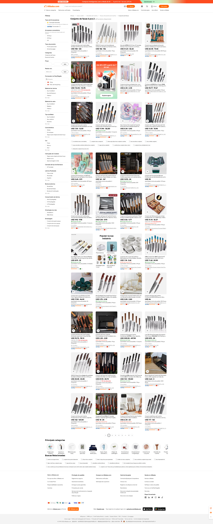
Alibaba (72, 15)
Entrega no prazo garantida (79, 484)
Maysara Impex (75, 267)
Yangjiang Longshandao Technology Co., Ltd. (82, 226)
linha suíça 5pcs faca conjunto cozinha (117, 141)
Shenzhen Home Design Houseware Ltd (81, 304)
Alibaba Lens (56, 509)
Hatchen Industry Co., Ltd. (127, 54)
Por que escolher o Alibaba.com (55, 478)
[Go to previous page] (105, 435)
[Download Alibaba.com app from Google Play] (160, 509)
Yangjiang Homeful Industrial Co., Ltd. (80, 134)
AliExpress (82, 516)
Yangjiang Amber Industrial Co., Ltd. (80, 56)
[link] (211, 508)
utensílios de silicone (114, 463)
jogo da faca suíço (71, 463)
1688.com (89, 516)
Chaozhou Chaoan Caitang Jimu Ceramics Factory (131, 267)
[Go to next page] (132, 435)
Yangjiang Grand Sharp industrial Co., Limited (106, 135)
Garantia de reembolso (77, 481)
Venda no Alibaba (149, 478)
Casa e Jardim (80, 15)
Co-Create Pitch (51, 481)
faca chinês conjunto (152, 141)
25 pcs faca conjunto (87, 459)
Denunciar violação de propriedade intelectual (129, 491)
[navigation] (56, 226)
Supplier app (100, 509)
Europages (130, 516)
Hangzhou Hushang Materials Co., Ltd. (130, 91)
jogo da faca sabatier (104, 145)
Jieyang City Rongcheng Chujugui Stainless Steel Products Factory (156, 228)
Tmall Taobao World (98, 516)
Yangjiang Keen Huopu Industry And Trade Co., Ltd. (156, 267)
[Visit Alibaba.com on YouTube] (159, 497)
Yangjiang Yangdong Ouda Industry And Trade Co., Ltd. (106, 228)
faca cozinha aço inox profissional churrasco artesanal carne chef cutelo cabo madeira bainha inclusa (72, 466)
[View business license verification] (121, 521)
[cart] (147, 6)
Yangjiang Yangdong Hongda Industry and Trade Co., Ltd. (106, 186)
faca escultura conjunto (136, 141)
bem (65, 64)
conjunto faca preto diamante (71, 459)
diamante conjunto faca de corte (81, 148)
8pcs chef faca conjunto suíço (55, 463)
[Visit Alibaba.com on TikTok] (162, 497)
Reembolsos (123, 488)
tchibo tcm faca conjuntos (123, 459)
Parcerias (147, 491)
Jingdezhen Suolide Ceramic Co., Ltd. (130, 302)
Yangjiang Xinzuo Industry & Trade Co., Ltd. (106, 54)
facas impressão (84, 463)
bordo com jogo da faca (53, 459)
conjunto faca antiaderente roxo (142, 145)
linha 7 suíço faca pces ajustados (105, 459)
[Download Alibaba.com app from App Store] (148, 509)
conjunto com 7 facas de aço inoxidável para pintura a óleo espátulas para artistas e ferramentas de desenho (126, 466)
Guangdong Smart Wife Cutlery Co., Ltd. (155, 54)
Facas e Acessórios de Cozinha (108, 15)
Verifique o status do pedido (152, 484)
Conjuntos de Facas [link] (123, 15)
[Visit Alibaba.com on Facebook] (146, 497)
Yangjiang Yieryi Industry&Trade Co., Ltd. (155, 134)
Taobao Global (113, 516)
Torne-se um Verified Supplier (152, 488)
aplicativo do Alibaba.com (134, 509)
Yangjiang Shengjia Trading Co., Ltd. (129, 226)
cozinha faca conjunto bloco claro (122, 145)
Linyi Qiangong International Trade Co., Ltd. (156, 185)
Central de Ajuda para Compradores (129, 478)
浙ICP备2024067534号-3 (149, 521)
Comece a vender (149, 481)
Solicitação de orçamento (102, 481)
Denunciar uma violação (126, 495)
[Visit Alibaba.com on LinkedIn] (149, 497)
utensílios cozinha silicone (99, 463)
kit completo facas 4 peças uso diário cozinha (135, 463)
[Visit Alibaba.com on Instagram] (156, 497)
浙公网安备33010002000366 (133, 521)
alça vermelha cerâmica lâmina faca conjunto (84, 145)
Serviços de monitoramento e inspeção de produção (82, 491)
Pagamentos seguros (77, 478)
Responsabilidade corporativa (55, 484)
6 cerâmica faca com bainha (80, 141)
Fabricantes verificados (102, 478)
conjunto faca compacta (97, 141)
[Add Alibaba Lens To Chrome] (73, 509)
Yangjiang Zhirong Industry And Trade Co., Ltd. (106, 306)
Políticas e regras (76, 495)
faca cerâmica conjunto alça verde (143, 459)
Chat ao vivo (123, 481)
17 (128, 435)
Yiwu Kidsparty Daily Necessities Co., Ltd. (130, 134)
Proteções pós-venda (77, 488)
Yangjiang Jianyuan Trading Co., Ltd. (129, 187)
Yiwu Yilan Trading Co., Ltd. (78, 185)
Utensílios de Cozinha (92, 15)
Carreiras (49, 488)
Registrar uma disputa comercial (128, 484)
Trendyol (124, 516)
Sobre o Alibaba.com (53, 475)
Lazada (106, 516)
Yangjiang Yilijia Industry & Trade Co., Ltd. (155, 91)
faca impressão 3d (160, 459)
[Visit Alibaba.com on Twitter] (152, 497)
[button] (125, 6)
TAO (119, 516)
